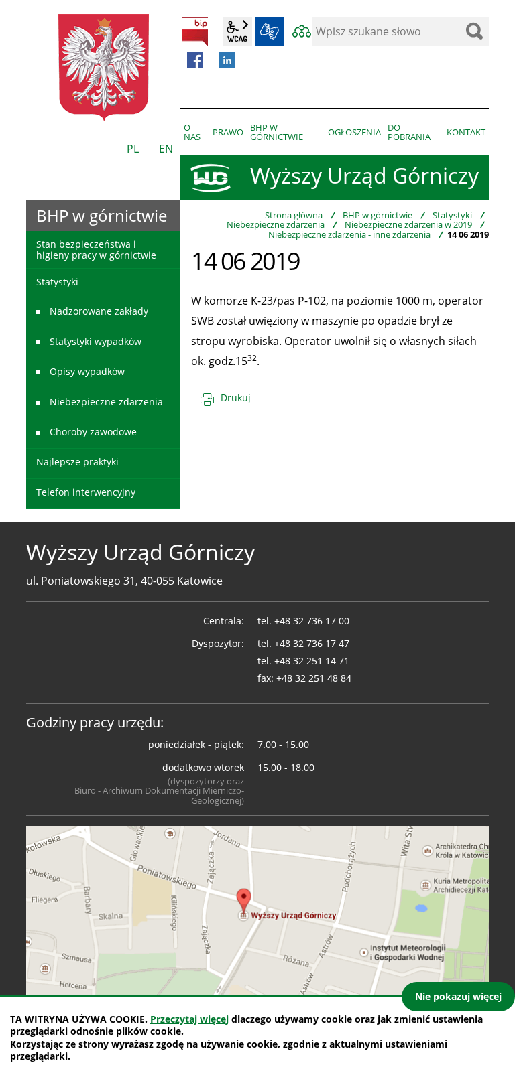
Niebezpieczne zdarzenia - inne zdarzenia (349, 234)
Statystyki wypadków (95, 341)
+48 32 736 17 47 (311, 643)
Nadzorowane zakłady (99, 311)
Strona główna (294, 215)
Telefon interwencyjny (85, 492)
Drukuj (236, 397)
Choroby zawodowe (93, 431)
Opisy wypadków (87, 371)
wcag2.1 (237, 31)
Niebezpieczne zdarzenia (276, 224)
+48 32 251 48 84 (313, 678)
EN (166, 148)
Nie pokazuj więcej (458, 996)
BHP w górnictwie (377, 215)
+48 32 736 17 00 (311, 620)
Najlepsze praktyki (77, 461)
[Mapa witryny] (302, 31)
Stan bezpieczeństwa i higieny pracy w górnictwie (96, 249)
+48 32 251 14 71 (311, 660)
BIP (195, 31)
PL (133, 148)
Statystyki (452, 215)
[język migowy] (269, 31)
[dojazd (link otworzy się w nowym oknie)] (257, 912)
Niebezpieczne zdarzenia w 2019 (408, 224)
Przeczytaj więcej (189, 1019)
